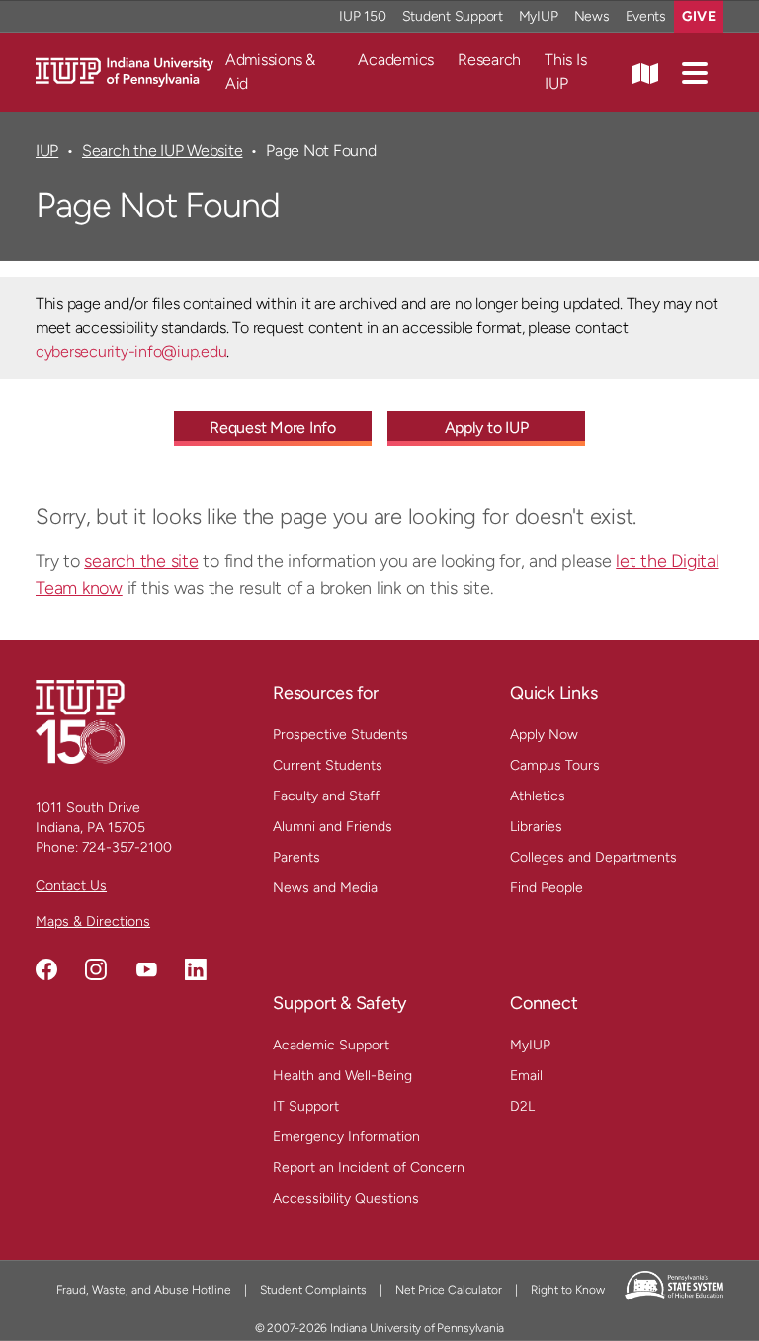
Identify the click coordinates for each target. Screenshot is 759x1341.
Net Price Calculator (448, 1290)
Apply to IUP (487, 427)
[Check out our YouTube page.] (146, 969)
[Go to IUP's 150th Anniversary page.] (80, 720)
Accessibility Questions (346, 1198)
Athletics (537, 796)
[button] (695, 72)
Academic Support (331, 1045)
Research (489, 59)
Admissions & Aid (270, 71)
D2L (522, 1106)
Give (699, 16)
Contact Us (71, 886)
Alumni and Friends (332, 826)
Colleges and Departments (593, 857)
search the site (141, 561)
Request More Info (273, 427)
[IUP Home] (124, 70)
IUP (47, 150)
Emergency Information (346, 1137)
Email (526, 1075)
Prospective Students (340, 734)
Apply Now (544, 734)
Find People (546, 888)
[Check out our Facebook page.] (46, 969)
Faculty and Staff (326, 796)
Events (646, 16)
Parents (296, 857)
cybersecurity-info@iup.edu (131, 351)
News (592, 16)
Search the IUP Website (162, 150)
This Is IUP (565, 71)
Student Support (452, 16)
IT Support (306, 1106)
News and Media (325, 888)
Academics (396, 59)
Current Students (327, 765)
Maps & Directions (93, 921)
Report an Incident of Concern (368, 1167)
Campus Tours (555, 765)
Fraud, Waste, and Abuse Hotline (143, 1290)
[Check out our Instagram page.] (96, 969)
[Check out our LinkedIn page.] (196, 969)
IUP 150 (362, 16)
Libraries (536, 826)
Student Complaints (313, 1290)
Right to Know (568, 1290)
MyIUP (538, 16)
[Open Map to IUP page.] (645, 72)
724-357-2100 (127, 847)
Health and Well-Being (342, 1075)
